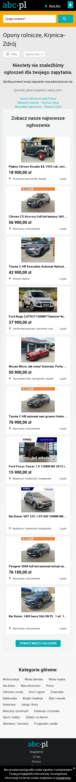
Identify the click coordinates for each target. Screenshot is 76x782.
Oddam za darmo (37, 717)
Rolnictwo (9, 704)
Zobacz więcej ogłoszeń (38, 643)
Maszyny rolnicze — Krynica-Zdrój (38, 102)
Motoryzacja (11, 679)
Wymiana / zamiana (15, 723)
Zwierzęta (56, 692)
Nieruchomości (30, 686)
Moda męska (57, 679)
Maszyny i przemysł (15, 711)
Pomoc (36, 761)
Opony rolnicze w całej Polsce (38, 98)
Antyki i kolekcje (33, 698)
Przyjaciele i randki (45, 723)
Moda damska (34, 679)
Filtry (14, 54)
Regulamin (36, 752)
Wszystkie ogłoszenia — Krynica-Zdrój (38, 106)
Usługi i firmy (29, 704)
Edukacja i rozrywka (46, 711)
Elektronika (10, 698)
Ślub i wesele (57, 698)
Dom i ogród (37, 692)
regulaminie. (63, 777)
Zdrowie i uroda (13, 692)
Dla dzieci (9, 686)
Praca (50, 686)
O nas (36, 756)
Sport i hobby (11, 717)
